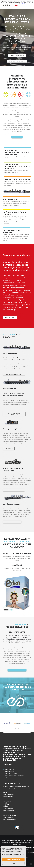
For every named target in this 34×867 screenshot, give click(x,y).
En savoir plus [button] (10, 317)
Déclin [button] (13, 863)
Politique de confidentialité (9, 840)
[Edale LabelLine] (17, 382)
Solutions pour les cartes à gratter (14, 775)
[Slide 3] (19, 728)
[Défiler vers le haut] (31, 864)
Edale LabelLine (9, 771)
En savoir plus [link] (6, 856)
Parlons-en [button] (16, 136)
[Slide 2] (17, 728)
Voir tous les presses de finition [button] (13, 489)
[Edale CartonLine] (17, 346)
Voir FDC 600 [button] (8, 448)
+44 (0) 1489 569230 (8, 794)
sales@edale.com (8, 796)
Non (25, 4)
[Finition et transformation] (17, 462)
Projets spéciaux (9, 777)
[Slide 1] (15, 728)
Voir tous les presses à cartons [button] (13, 374)
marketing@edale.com (9, 819)
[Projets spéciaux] (17, 497)
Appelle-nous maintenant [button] (17, 55)
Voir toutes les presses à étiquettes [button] (14, 414)
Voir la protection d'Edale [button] (16, 670)
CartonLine (10, 363)
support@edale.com (8, 810)
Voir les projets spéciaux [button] (11, 521)
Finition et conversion (11, 773)
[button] (30, 5)
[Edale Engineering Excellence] (10, 5)
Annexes (7, 779)
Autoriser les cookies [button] (13, 859)
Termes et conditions (22, 840)
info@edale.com (7, 805)
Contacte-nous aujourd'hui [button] (18, 61)
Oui (23, 4)
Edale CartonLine (9, 769)
